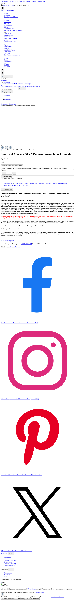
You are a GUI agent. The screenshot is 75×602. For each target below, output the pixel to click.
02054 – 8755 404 (8, 6)
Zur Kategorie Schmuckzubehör (13, 30)
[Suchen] (2, 70)
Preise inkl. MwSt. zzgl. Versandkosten (11, 165)
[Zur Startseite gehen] (7, 10)
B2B (5, 576)
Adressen (21, 84)
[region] (37, 128)
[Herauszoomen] (2, 147)
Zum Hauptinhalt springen (8, 1)
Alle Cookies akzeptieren (32, 598)
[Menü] (2, 8)
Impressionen (8, 573)
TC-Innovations (39, 592)
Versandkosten (32, 589)
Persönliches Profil (12, 84)
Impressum (7, 557)
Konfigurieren (20, 598)
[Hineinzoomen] (10, 147)
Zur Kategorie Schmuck (11, 17)
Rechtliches (4, 554)
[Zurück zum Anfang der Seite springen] (2, 594)
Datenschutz (8, 562)
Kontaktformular (15, 247)
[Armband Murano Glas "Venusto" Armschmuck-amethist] (18, 106)
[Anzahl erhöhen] (14, 173)
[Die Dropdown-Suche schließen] (24, 88)
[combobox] (9, 89)
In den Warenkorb (6, 176)
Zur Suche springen (22, 1)
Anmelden (4, 80)
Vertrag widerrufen (9, 565)
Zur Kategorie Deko (10, 42)
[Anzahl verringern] (4, 173)
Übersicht (4, 84)
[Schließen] (1, 145)
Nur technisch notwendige (8, 598)
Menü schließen (8, 77)
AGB (6, 558)
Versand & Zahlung (10, 563)
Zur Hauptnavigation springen (36, 1)
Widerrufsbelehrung (10, 560)
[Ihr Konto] (2, 73)
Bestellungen (27, 84)
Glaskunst (7, 574)
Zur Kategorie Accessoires (12, 55)
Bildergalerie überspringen (8, 104)
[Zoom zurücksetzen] (6, 147)
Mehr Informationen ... (57, 597)
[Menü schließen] (5, 32)
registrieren (7, 82)
